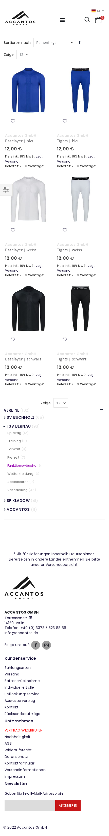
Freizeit (13, 457)
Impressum (15, 776)
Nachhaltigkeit (18, 736)
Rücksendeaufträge (22, 713)
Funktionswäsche (22, 465)
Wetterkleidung (20, 473)
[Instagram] (46, 645)
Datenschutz (16, 756)
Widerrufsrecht (18, 750)
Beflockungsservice (22, 693)
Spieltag (14, 432)
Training (14, 441)
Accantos (19, 509)
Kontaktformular (19, 763)
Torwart (13, 449)
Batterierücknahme (22, 680)
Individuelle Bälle (19, 687)
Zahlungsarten (18, 667)
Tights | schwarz (71, 358)
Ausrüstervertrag (20, 700)
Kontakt (12, 707)
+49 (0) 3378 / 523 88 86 (43, 627)
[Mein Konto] (73, 21)
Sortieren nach (17, 42)
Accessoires (17, 481)
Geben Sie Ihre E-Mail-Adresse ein (34, 793)
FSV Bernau (19, 426)
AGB (8, 743)
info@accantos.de (21, 632)
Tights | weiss (69, 249)
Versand (12, 674)
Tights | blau (68, 140)
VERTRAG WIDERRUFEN (24, 730)
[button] (13, 121)
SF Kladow (19, 500)
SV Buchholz (21, 417)
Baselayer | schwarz (23, 358)
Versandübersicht (62, 564)
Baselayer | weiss (21, 249)
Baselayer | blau (19, 140)
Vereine (11, 410)
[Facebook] (35, 645)
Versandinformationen (25, 769)
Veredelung (17, 489)
